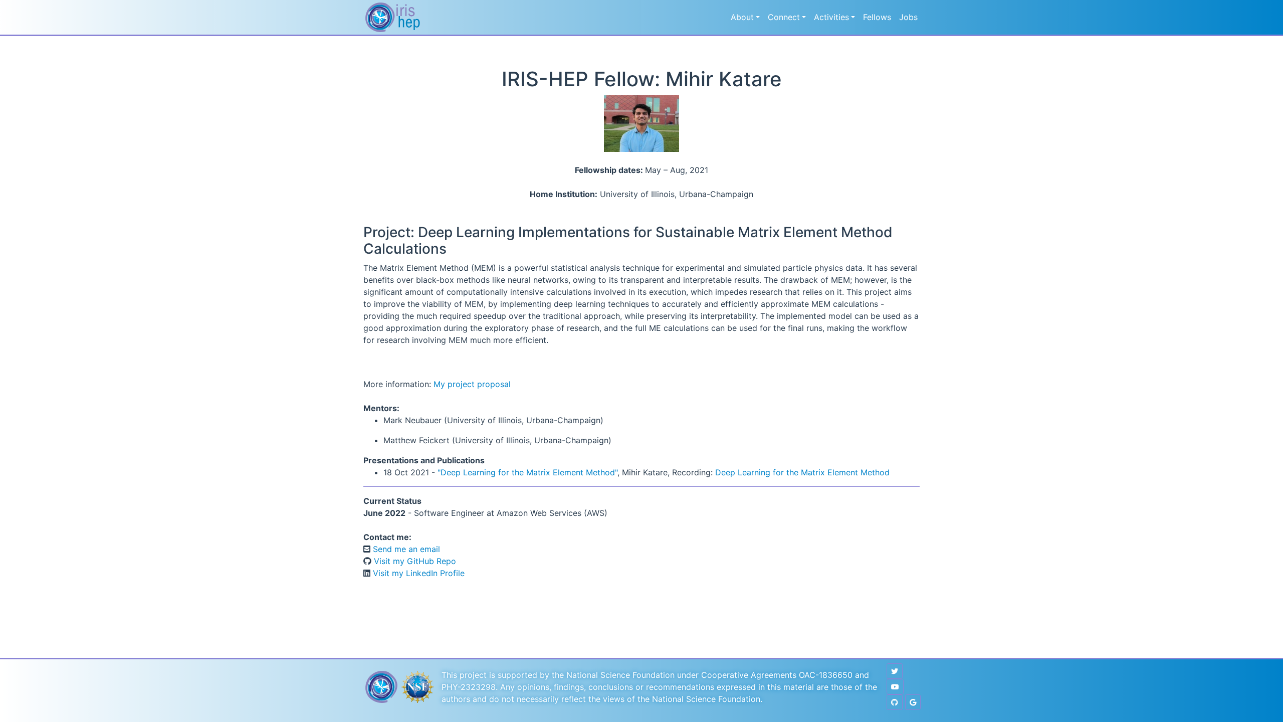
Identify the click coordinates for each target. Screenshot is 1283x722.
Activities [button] (831, 17)
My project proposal (472, 384)
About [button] (742, 17)
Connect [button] (784, 17)
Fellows (877, 17)
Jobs (908, 17)
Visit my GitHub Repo (413, 561)
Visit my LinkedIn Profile (417, 573)
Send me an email (405, 549)
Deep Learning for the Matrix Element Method (802, 472)
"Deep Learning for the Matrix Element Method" (527, 472)
